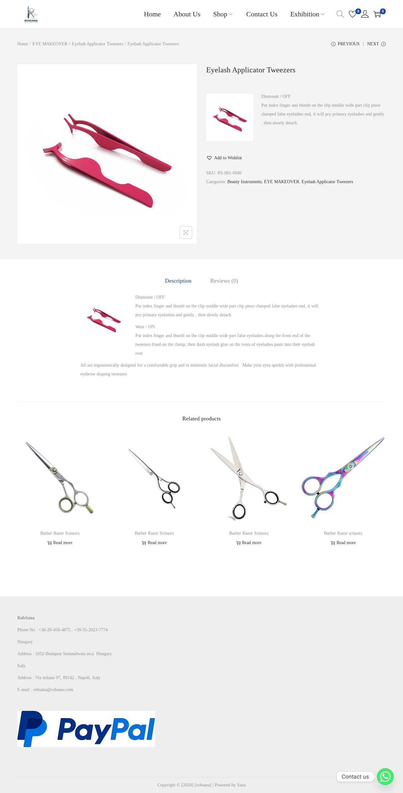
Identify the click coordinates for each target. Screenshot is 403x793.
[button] (224, 158)
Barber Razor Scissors (59, 533)
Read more (62, 542)
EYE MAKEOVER (49, 44)
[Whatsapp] (385, 776)
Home (22, 44)
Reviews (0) (224, 281)
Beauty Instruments (244, 181)
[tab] (178, 280)
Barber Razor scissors (343, 533)
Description (178, 281)
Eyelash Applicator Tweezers (97, 44)
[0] (352, 14)
